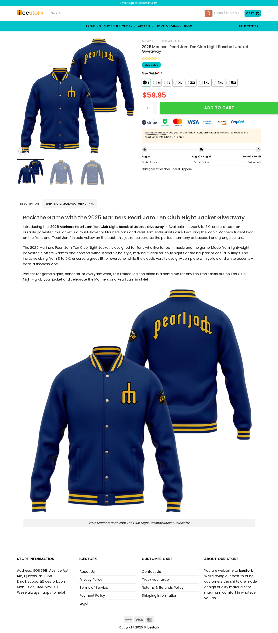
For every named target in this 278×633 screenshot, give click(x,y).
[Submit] (208, 13)
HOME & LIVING (167, 26)
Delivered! (254, 162)
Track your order (156, 579)
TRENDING (93, 26)
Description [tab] (29, 204)
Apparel (147, 41)
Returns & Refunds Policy (162, 587)
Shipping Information (159, 595)
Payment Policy (92, 595)
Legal (83, 603)
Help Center (249, 26)
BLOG (188, 26)
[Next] (129, 97)
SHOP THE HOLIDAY (118, 26)
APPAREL (144, 26)
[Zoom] (22, 151)
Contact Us (151, 571)
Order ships (201, 162)
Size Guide (150, 73)
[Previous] (24, 97)
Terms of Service (93, 587)
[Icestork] (30, 13)
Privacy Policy (90, 579)
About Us (87, 571)
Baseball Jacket (172, 41)
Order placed (150, 162)
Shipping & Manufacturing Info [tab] (70, 204)
